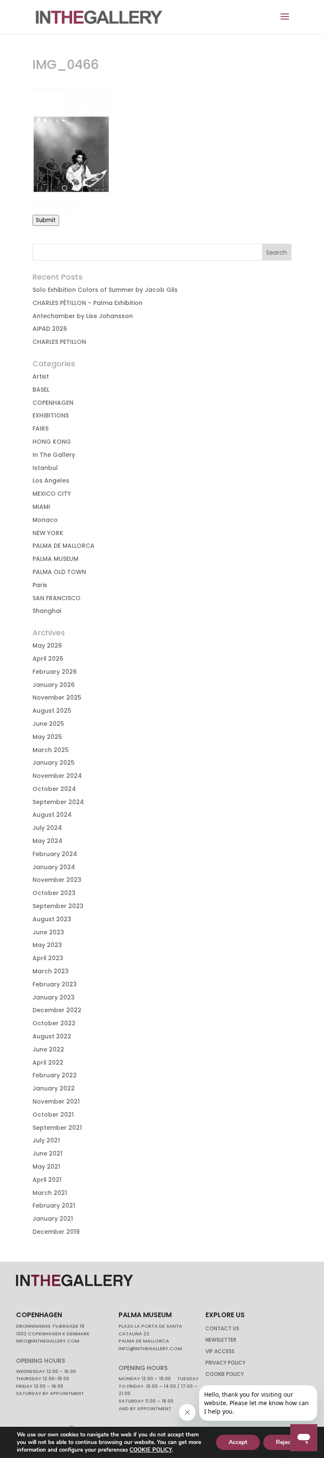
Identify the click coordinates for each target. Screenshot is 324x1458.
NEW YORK (47, 533)
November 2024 (57, 776)
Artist (40, 376)
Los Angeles (50, 480)
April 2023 (47, 958)
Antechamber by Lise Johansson (82, 316)
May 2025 (47, 737)
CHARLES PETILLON (59, 342)
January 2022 (53, 1088)
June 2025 (48, 723)
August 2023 (51, 919)
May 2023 (47, 945)
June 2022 (48, 1049)
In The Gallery (53, 454)
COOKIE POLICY (151, 1450)
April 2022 (47, 1062)
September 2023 (58, 906)
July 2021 (46, 1140)
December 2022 (56, 1010)
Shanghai (46, 611)
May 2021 (46, 1166)
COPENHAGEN (52, 402)
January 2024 (53, 867)
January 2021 (52, 1218)
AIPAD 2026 (49, 328)
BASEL (40, 389)
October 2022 (54, 1023)
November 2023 (56, 880)
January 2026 (53, 685)
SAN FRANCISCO (56, 598)
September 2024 (58, 802)
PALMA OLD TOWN (59, 572)
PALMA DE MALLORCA (63, 545)
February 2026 (54, 671)
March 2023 (50, 971)
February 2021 (53, 1205)
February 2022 (54, 1075)
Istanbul (45, 468)
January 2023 (53, 997)
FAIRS (40, 428)
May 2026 (47, 645)
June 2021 (47, 1153)
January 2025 (53, 762)
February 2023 (54, 984)
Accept (238, 1442)
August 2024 (52, 814)
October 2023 (54, 893)
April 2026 (47, 658)
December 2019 (56, 1231)
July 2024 (47, 828)
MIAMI (41, 506)
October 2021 (53, 1114)
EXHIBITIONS (50, 415)
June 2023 (48, 932)
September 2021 (57, 1127)
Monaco (45, 520)
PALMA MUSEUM (55, 559)
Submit (46, 220)
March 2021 (49, 1193)
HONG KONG (51, 441)
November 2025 (56, 697)
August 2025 (51, 710)
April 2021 (47, 1179)
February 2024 (54, 854)
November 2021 (56, 1101)
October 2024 (54, 789)
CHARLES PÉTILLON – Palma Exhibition (87, 303)
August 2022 (51, 1036)
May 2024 (47, 841)
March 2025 (50, 750)
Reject (284, 1442)
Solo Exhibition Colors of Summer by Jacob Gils (105, 290)
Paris (39, 585)
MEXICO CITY (51, 493)
